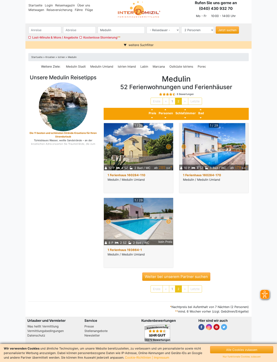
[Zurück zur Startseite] (138, 9)
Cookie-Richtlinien (138, 357)
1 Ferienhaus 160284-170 (202, 175)
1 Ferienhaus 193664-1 (125, 250)
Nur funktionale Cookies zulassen (242, 356)
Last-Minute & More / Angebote (55, 37)
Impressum (161, 357)
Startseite (35, 5)
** (118, 37)
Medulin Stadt (76, 66)
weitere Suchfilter (141, 45)
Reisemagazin (65, 5)
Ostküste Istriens (181, 66)
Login (49, 5)
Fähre (79, 10)
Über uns (83, 5)
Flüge (89, 10)
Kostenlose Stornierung (100, 37)
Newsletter (92, 335)
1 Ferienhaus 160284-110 (126, 175)
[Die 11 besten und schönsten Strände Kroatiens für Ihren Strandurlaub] (63, 106)
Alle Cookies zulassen (241, 350)
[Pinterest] (216, 327)
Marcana (159, 66)
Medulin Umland (101, 66)
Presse (89, 326)
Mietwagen (36, 10)
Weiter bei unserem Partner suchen (176, 276)
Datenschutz (36, 335)
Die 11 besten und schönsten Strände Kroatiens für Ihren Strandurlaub (63, 134)
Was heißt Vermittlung (43, 326)
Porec (202, 66)
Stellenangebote (96, 331)
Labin (144, 66)
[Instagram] (209, 327)
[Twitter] (224, 327)
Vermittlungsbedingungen (45, 331)
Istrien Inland (127, 66)
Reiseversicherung (59, 10)
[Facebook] (201, 327)
